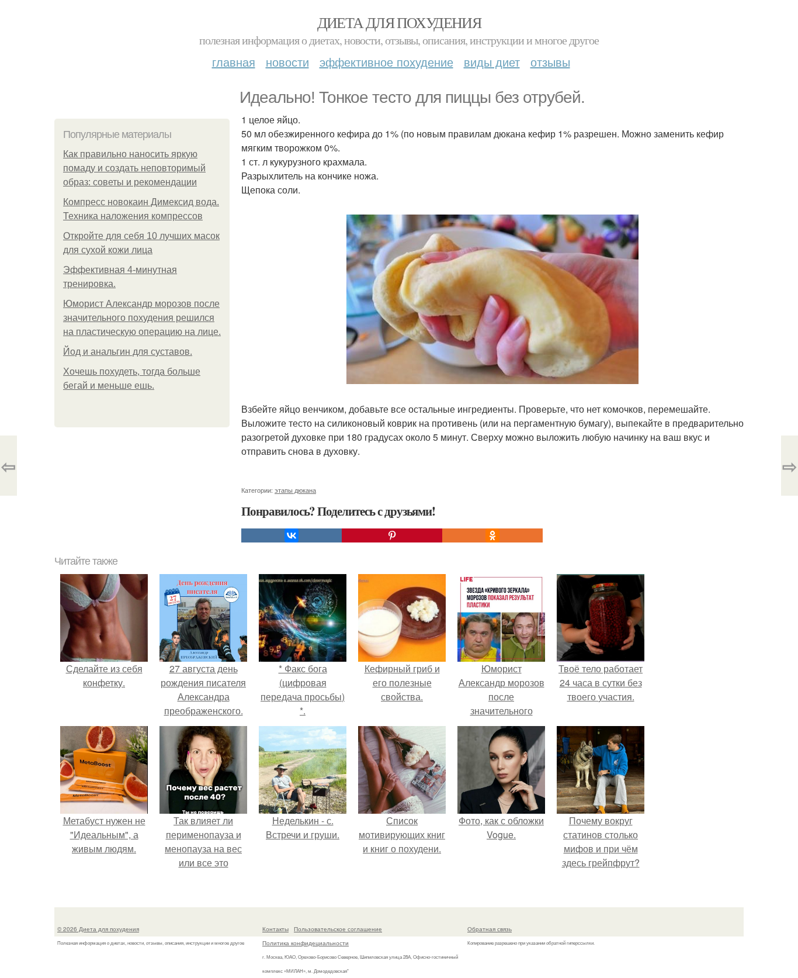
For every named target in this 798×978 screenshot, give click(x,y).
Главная (233, 61)
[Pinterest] (392, 535)
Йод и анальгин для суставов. (127, 352)
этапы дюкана (295, 490)
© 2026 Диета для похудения (98, 929)
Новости (287, 61)
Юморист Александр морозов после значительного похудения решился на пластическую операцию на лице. (142, 318)
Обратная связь (489, 929)
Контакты (275, 929)
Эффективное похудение (386, 61)
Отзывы (550, 61)
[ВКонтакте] (291, 535)
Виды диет (492, 61)
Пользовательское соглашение (338, 929)
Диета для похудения (399, 22)
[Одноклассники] (492, 535)
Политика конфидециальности (305, 943)
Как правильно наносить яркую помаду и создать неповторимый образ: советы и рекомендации (134, 168)
